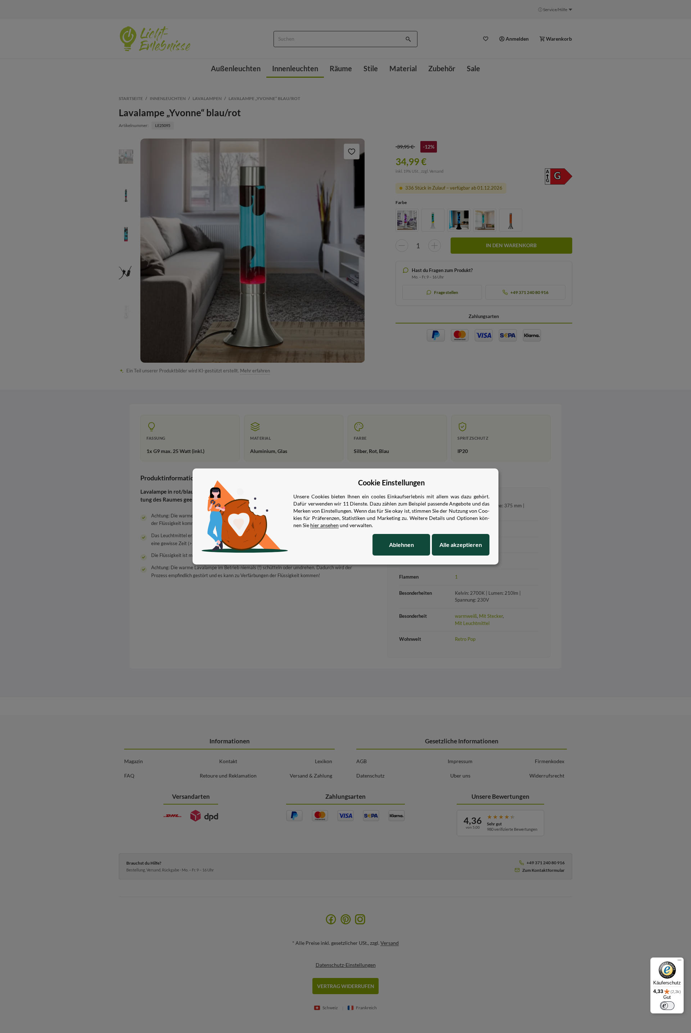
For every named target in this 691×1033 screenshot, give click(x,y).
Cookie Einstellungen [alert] (391, 482)
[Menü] (679, 961)
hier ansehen (324, 525)
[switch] (667, 1005)
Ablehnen (401, 544)
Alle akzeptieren (460, 544)
